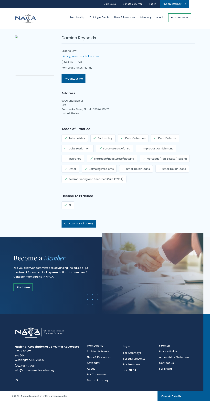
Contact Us (166, 363)
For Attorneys (132, 353)
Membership (77, 17)
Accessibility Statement (174, 357)
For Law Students (134, 359)
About (159, 17)
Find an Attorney (172, 4)
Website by (171, 396)
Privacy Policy (168, 351)
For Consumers (179, 17)
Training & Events (99, 17)
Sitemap (164, 346)
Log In (126, 346)
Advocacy (145, 17)
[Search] (193, 17)
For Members (131, 364)
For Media (165, 369)
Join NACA (129, 370)
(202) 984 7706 (25, 366)
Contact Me (75, 79)
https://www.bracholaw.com (80, 56)
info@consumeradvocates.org (34, 370)
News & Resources (124, 17)
